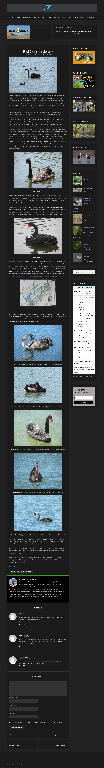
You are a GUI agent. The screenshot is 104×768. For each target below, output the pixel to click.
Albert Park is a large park (17, 261)
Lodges (63, 18)
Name (14, 697)
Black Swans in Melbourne (38, 51)
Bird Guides (36, 18)
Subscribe (83, 402)
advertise (80, 31)
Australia (12, 571)
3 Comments (48, 54)
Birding (43, 18)
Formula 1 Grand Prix (34, 214)
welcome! (75, 34)
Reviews (70, 18)
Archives (18, 18)
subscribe (88, 31)
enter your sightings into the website (24, 136)
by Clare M (39, 54)
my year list (57, 105)
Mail (13, 705)
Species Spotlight (79, 18)
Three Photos (90, 18)
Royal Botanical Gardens (32, 112)
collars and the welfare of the (38, 544)
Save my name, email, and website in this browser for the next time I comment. (37, 722)
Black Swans (20, 571)
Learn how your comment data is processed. (48, 735)
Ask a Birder (26, 18)
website (29, 134)
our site (65, 31)
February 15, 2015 (29, 54)
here (77, 376)
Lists (49, 18)
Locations (56, 18)
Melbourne (29, 571)
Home (11, 18)
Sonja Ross (23, 635)
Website (11, 713)
